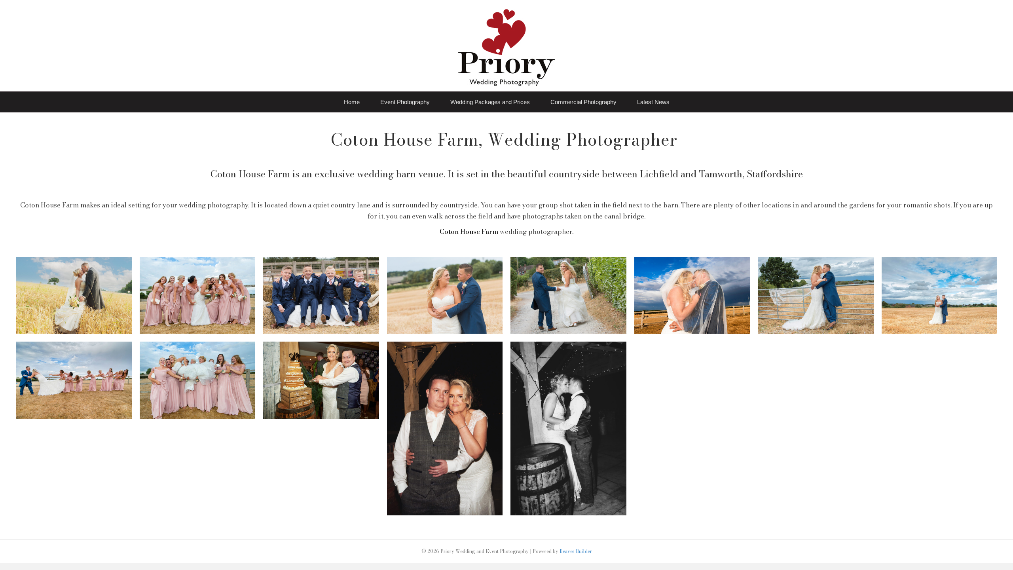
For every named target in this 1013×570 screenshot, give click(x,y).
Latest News (653, 102)
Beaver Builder (576, 551)
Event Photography (405, 102)
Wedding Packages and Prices (490, 102)
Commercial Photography (583, 102)
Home (352, 102)
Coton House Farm (469, 231)
